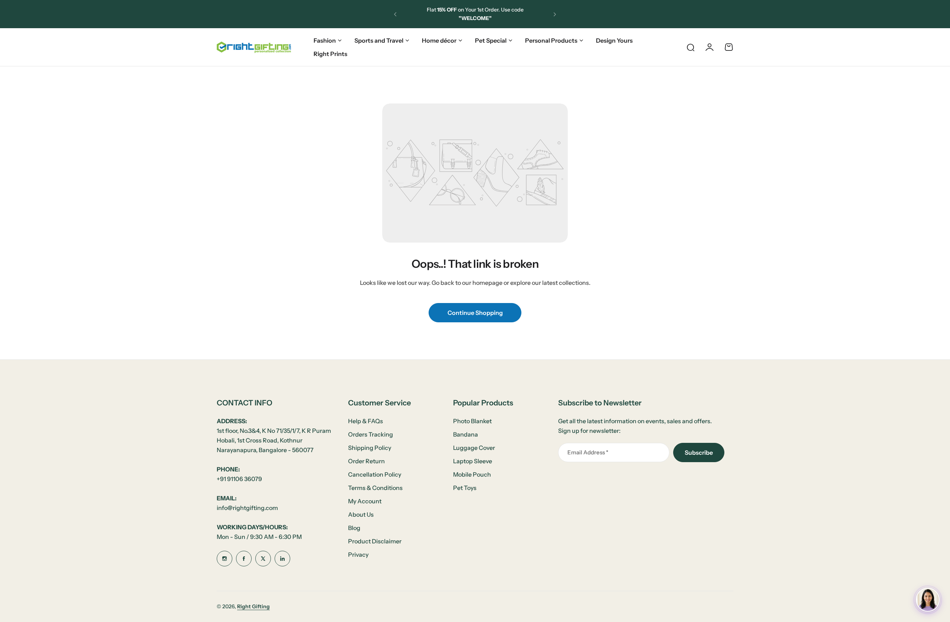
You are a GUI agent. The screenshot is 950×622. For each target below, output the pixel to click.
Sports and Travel (378, 40)
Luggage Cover (474, 447)
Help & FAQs (365, 421)
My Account (364, 501)
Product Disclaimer (375, 541)
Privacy (358, 554)
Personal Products (551, 40)
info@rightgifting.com (247, 507)
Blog (354, 528)
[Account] (709, 47)
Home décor (439, 40)
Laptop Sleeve (472, 461)
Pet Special (491, 40)
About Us (361, 514)
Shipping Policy (369, 447)
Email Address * (587, 452)
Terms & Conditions (375, 487)
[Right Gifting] (254, 47)
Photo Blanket (472, 421)
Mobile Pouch (472, 474)
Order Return (366, 461)
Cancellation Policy (374, 474)
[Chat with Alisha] (928, 600)
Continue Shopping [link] (475, 312)
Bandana (465, 434)
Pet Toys (464, 487)
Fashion (325, 40)
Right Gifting (253, 606)
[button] (395, 14)
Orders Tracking (370, 434)
